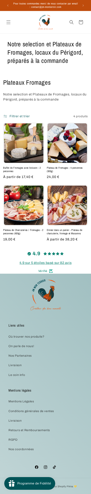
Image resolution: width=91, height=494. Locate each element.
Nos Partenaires (20, 355)
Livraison (15, 365)
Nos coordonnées (21, 449)
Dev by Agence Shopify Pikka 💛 (58, 486)
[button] (8, 22)
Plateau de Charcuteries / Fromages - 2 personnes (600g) (23, 232)
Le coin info (16, 375)
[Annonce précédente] (7, 5)
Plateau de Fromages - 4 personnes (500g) (65, 169)
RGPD (12, 439)
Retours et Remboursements (29, 430)
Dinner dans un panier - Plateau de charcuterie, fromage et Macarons (64, 232)
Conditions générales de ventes (31, 411)
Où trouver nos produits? (26, 336)
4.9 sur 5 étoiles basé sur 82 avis (45, 263)
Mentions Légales (21, 401)
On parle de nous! (21, 346)
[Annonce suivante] (83, 5)
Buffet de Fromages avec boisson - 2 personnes (22, 169)
